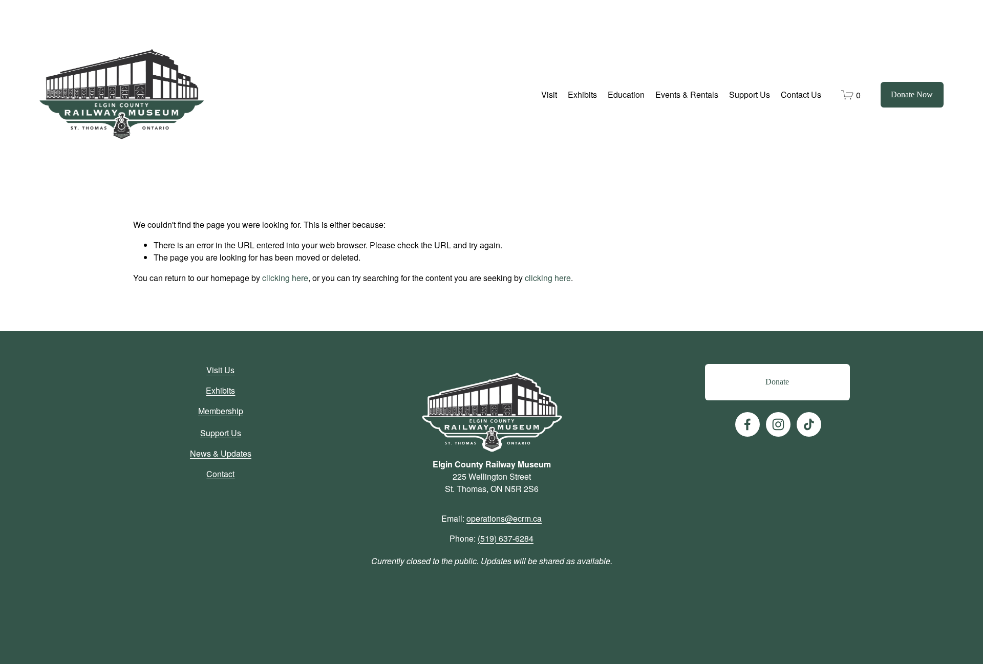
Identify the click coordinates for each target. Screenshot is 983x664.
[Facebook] (747, 424)
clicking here (285, 278)
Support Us (220, 433)
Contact (220, 474)
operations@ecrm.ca (504, 518)
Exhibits (220, 390)
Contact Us (801, 94)
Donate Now (912, 94)
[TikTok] (809, 424)
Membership (220, 411)
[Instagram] (778, 424)
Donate (777, 381)
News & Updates (220, 453)
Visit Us (220, 370)
